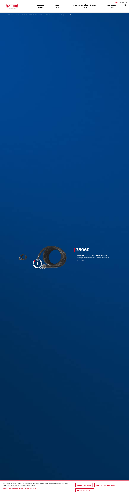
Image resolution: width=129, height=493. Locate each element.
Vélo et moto (58, 6)
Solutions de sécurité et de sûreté (84, 6)
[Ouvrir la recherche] (125, 6)
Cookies (5, 488)
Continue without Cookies (106, 485)
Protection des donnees (16, 488)
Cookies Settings (84, 485)
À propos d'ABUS (40, 6)
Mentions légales (30, 488)
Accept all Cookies (84, 490)
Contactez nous (111, 6)
